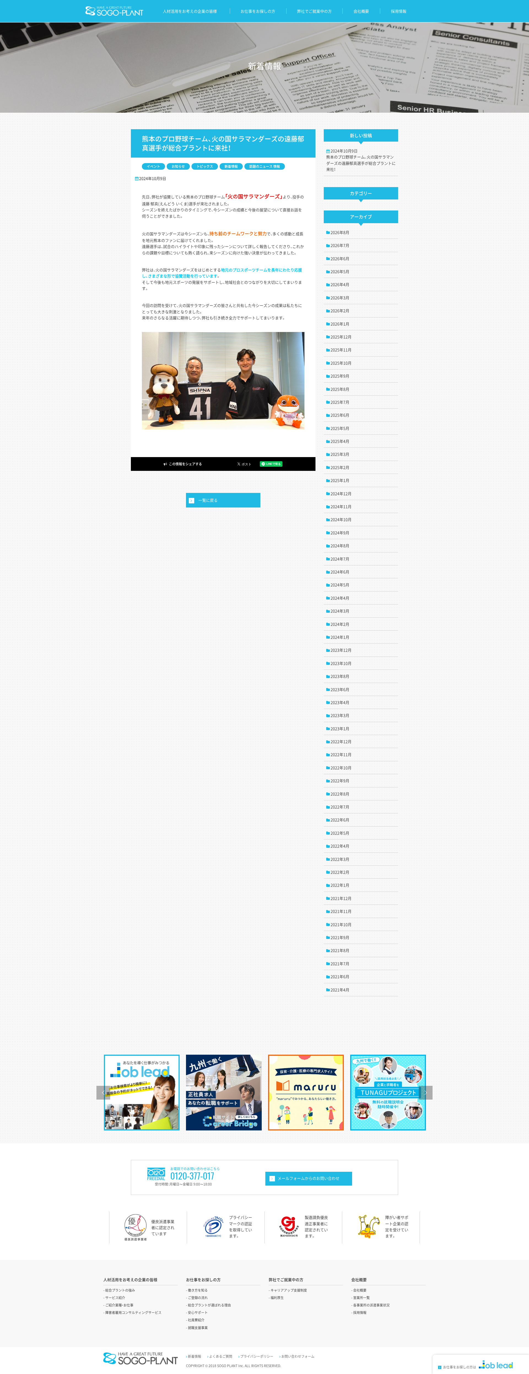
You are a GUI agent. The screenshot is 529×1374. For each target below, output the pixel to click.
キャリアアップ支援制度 (289, 1290)
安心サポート (198, 1312)
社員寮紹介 (196, 1320)
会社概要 (361, 11)
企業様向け (308, 1179)
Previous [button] (103, 1093)
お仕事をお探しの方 (258, 11)
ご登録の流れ (198, 1297)
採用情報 (398, 11)
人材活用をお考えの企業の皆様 (190, 11)
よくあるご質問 (220, 1356)
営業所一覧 (361, 1297)
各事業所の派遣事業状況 (371, 1305)
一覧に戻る (208, 500)
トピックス (204, 166)
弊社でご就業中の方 (314, 11)
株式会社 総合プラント (114, 11)
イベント (153, 166)
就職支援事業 (198, 1327)
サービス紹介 (115, 1297)
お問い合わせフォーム (297, 1356)
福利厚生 (277, 1297)
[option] (142, 1092)
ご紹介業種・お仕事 (119, 1305)
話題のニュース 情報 (264, 166)
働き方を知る (198, 1290)
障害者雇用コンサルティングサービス (133, 1312)
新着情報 (231, 166)
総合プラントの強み (120, 1290)
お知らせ (178, 166)
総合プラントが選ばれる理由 (209, 1305)
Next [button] (426, 1093)
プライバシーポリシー (256, 1356)
